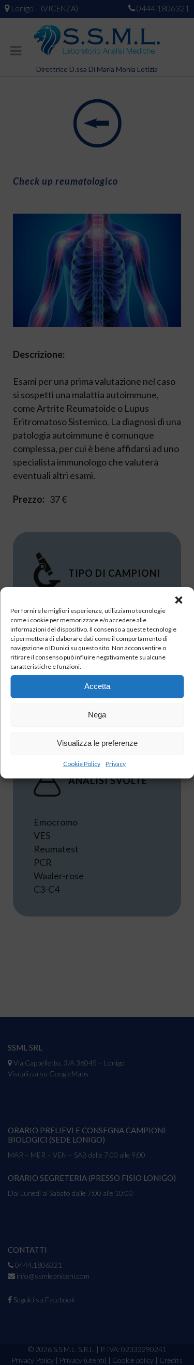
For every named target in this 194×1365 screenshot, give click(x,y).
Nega (97, 714)
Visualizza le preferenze (97, 743)
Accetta (97, 686)
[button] (178, 600)
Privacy (116, 764)
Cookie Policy (81, 764)
